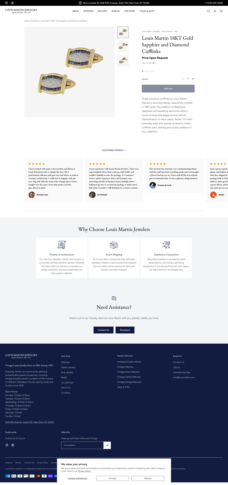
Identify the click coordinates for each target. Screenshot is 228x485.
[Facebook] (12, 3)
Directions (125, 330)
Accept (112, 478)
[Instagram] (6, 3)
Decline (147, 478)
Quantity (145, 79)
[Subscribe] (107, 445)
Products (35, 21)
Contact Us (103, 330)
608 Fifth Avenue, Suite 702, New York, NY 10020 (29, 422)
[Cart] (221, 11)
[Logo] (21, 11)
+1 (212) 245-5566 (213, 3)
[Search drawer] (208, 11)
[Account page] (215, 11)
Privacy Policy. (84, 471)
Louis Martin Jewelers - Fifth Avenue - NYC (160, 31)
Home (27, 21)
